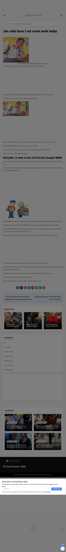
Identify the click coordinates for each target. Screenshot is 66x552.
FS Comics (7, 347)
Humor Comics (8, 352)
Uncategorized (8, 370)
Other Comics (8, 361)
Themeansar (47, 475)
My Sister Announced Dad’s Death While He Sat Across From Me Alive (16, 447)
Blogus (40, 475)
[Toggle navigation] (4, 15)
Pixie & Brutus (8, 365)
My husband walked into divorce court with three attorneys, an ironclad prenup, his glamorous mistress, (47, 429)
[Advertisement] (33, 81)
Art (5, 343)
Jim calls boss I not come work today (30, 31)
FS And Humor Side (14, 466)
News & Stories (9, 356)
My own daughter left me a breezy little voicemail (16, 427)
